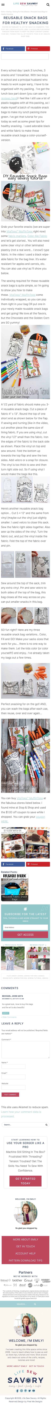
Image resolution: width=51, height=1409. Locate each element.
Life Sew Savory (25, 4)
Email (4, 1073)
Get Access (25, 934)
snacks (45, 978)
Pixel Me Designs (34, 1401)
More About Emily (25, 1239)
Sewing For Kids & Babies (21, 12)
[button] (46, 145)
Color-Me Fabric (37, 236)
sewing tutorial (34, 978)
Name (5, 1062)
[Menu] (3, 4)
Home (3, 12)
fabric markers (17, 236)
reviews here (9, 98)
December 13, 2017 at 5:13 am (13, 998)
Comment (6, 1039)
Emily (30, 27)
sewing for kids (20, 978)
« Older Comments (8, 1017)
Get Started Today (26, 1181)
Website (5, 1083)
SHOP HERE (25, 36)
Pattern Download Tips (25, 1260)
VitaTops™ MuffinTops (19, 231)
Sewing (8, 12)
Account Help (25, 1253)
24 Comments (38, 27)
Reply (5, 1013)
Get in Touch (25, 1246)
